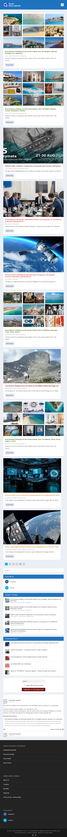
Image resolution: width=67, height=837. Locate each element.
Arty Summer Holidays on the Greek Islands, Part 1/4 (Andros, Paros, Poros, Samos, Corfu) (33, 440)
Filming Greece (24, 168)
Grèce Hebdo (7, 758)
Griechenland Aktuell (9, 750)
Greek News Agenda (15, 700)
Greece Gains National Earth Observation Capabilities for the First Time (32, 547)
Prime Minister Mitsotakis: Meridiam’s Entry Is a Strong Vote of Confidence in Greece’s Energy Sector (33, 220)
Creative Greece (17, 168)
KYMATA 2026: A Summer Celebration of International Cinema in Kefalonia (32, 166)
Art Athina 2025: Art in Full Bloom (21, 664)
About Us (6, 780)
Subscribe (6, 793)
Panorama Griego (8, 754)
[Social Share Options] (63, 729)
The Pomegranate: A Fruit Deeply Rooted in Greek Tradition (29, 657)
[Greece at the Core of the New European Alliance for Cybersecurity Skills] (32, 475)
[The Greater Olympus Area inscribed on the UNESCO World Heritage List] (32, 366)
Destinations (23, 56)
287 (20, 564)
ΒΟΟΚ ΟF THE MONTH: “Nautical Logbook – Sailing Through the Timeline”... (34, 671)
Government (16, 224)
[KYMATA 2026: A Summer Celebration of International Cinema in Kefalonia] (33, 145)
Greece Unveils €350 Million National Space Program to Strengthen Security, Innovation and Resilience (30, 276)
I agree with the (34, 685)
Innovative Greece (29, 549)
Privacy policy (39, 685)
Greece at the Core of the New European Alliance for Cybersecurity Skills (32, 495)
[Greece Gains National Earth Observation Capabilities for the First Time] (32, 527)
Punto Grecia (7, 763)
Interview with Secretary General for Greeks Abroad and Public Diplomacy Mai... (35, 643)
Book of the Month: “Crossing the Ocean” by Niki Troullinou (29, 650)
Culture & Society (16, 388)
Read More (9, 65)
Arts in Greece (16, 56)
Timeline (6, 784)
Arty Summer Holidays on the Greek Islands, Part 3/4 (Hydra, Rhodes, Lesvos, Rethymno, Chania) (30, 110)
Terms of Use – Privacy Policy (12, 797)
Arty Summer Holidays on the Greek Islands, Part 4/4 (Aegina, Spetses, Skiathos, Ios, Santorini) (31, 52)
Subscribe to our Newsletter (34, 689)
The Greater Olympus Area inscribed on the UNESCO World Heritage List (32, 386)
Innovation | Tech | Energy (18, 498)
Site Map (6, 788)
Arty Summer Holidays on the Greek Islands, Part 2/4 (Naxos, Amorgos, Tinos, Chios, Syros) (31, 331)
